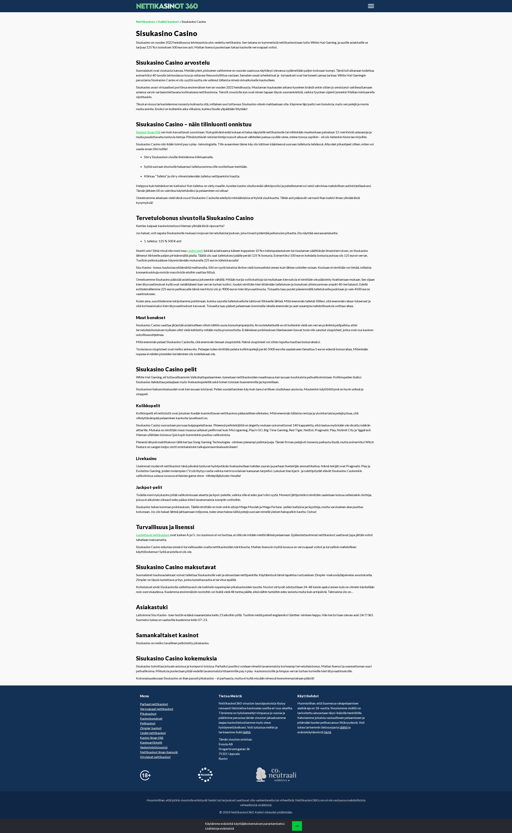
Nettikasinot (145, 21)
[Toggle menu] (371, 6)
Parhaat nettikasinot (154, 704)
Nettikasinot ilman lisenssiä (159, 752)
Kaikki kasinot (168, 21)
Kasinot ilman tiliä (148, 132)
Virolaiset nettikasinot (155, 757)
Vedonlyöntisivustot (154, 747)
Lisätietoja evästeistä (219, 828)
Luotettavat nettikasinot (153, 535)
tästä (327, 732)
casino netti (195, 250)
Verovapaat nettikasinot (156, 709)
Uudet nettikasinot (153, 733)
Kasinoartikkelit (151, 742)
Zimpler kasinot (151, 728)
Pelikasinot (147, 723)
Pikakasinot (148, 713)
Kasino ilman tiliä (151, 738)
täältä (246, 732)
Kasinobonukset (151, 718)
